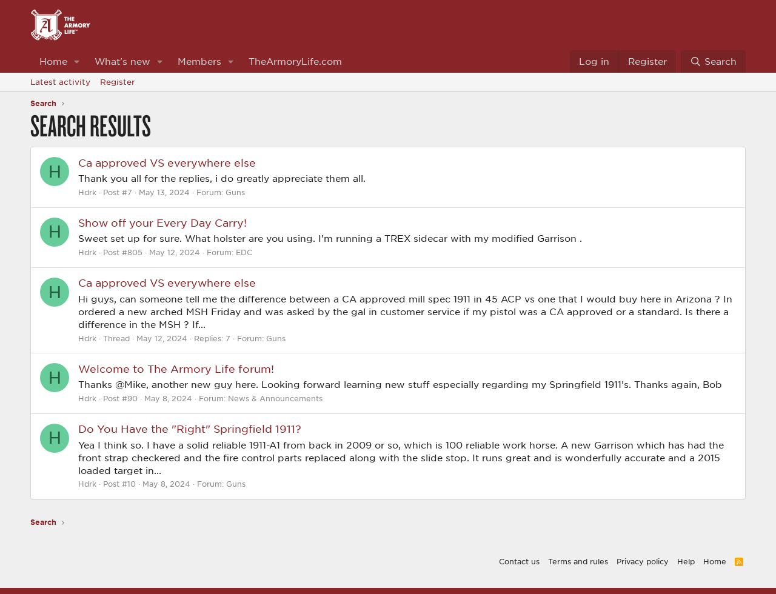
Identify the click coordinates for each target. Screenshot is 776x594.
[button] (77, 61)
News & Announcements (275, 398)
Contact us (519, 561)
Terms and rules (578, 561)
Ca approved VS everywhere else (167, 162)
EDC (244, 252)
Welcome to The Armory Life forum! (176, 368)
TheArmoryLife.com (295, 61)
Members (199, 61)
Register (117, 82)
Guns (235, 192)
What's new (122, 61)
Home (53, 61)
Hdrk (87, 192)
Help (686, 561)
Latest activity (60, 82)
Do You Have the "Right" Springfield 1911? (189, 428)
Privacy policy (643, 561)
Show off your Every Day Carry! (162, 222)
